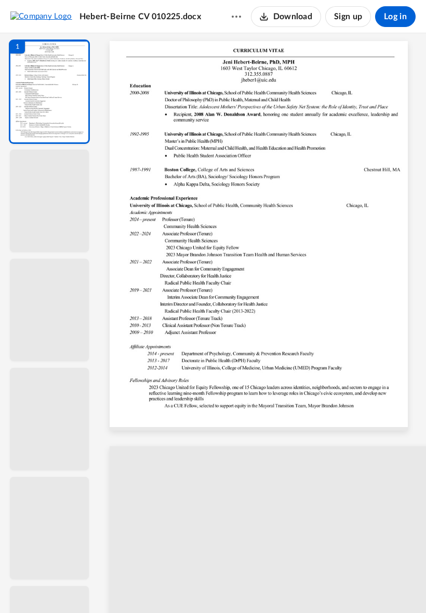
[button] (49, 91)
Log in (395, 16)
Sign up (348, 16)
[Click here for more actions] (236, 16)
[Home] (41, 16)
